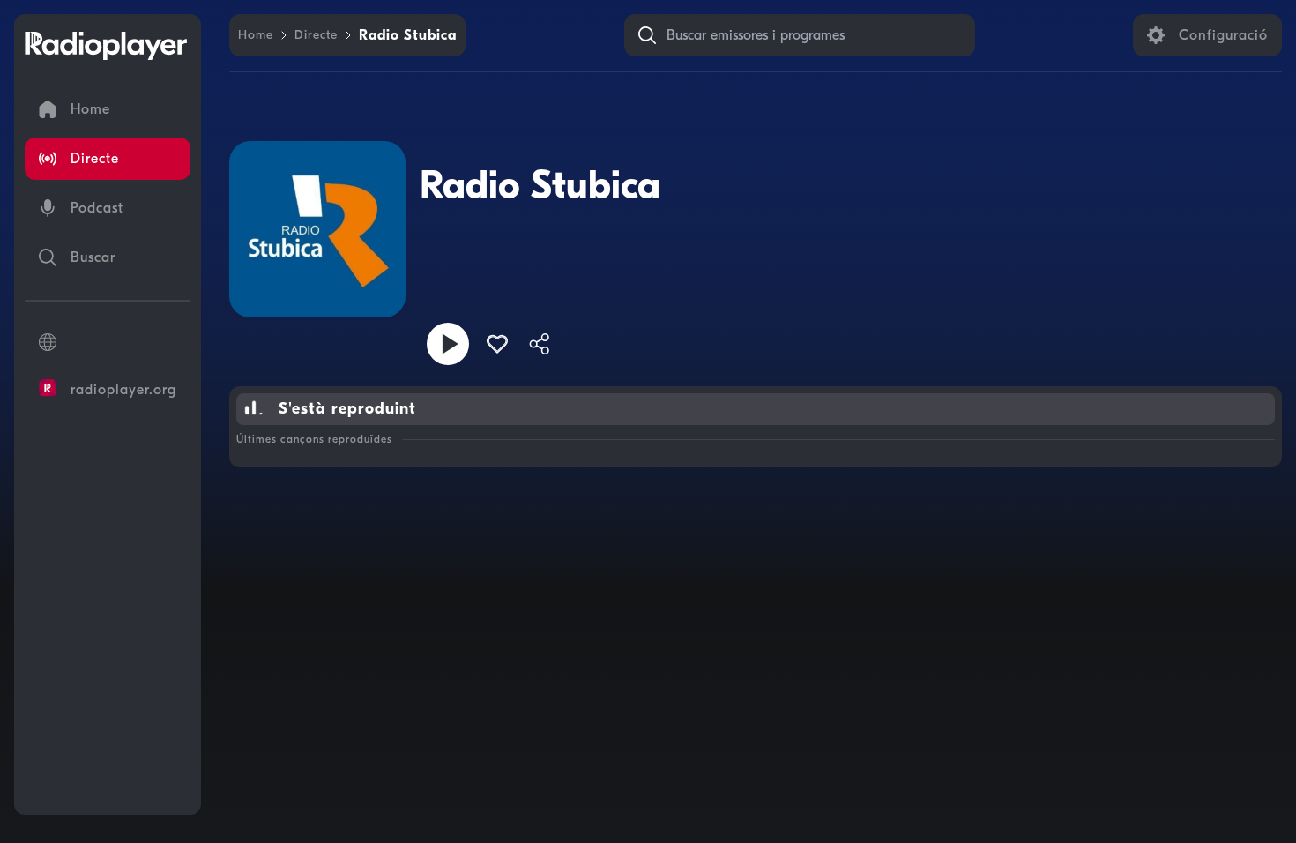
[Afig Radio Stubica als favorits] (497, 344)
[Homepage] (106, 46)
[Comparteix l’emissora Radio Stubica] (539, 344)
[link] (255, 35)
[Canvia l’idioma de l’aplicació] (107, 342)
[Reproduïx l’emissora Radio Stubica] (448, 344)
